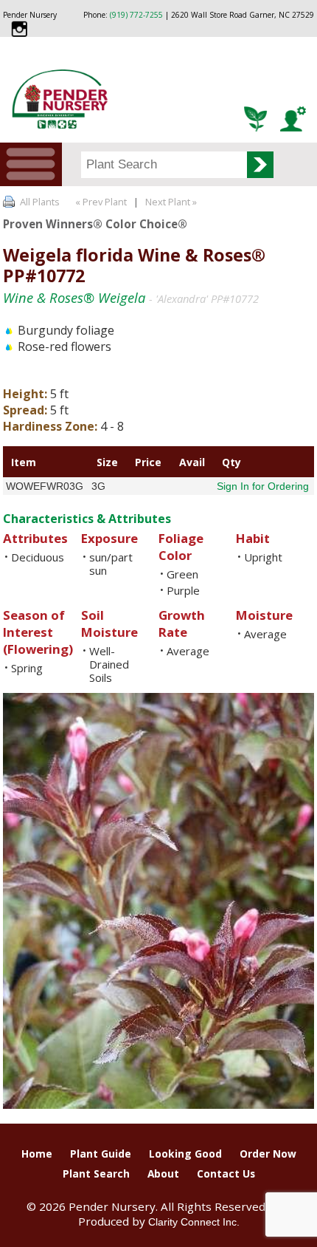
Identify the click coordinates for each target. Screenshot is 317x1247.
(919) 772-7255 (136, 15)
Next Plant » (172, 201)
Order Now (268, 1154)
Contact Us (226, 1173)
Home (36, 1154)
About (163, 1173)
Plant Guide (100, 1154)
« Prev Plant (100, 201)
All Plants (40, 201)
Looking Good (185, 1154)
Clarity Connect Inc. (194, 1222)
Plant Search (96, 1173)
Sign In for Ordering (263, 486)
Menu (31, 164)
